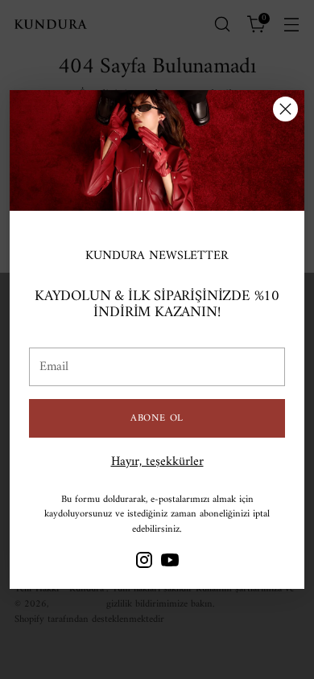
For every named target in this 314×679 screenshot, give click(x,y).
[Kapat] (285, 109)
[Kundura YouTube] (170, 563)
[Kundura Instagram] (144, 563)
